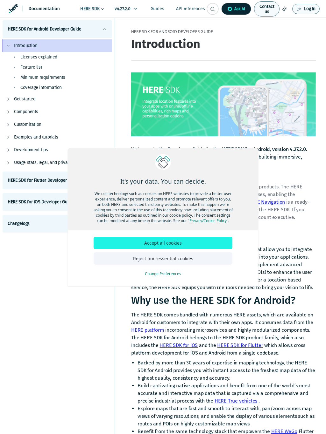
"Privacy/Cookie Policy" (208, 220)
